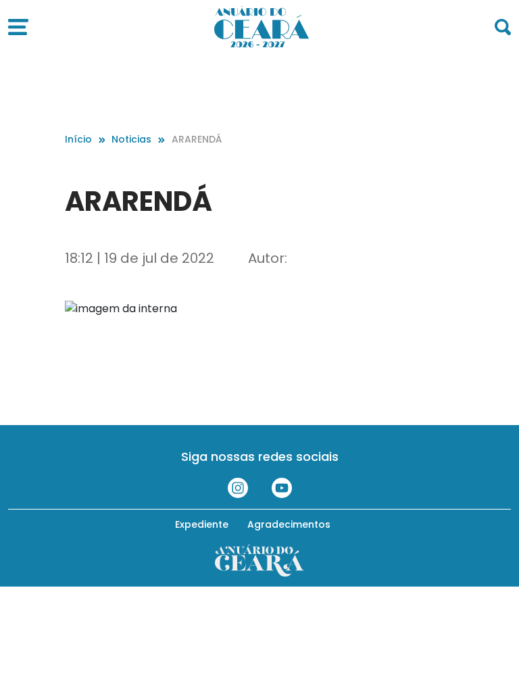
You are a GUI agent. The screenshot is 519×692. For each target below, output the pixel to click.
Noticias (131, 139)
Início (78, 139)
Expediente (201, 524)
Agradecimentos (288, 524)
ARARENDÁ (197, 139)
